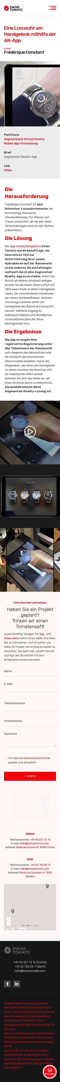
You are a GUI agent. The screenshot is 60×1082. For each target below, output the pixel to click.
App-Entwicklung (15, 1016)
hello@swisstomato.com (34, 843)
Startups (36, 1033)
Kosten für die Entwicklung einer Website (29, 1059)
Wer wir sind (22, 1050)
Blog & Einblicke (43, 1063)
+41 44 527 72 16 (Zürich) (30, 962)
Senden (31, 776)
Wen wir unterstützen (17, 1033)
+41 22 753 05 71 (40, 864)
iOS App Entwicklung (38, 1016)
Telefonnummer (14, 703)
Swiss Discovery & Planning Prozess (25, 1054)
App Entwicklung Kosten (19, 1063)
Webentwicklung (25, 1003)
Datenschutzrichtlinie (37, 758)
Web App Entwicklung (33, 1024)
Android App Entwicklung (19, 1020)
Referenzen (11, 1041)
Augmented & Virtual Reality (24, 139)
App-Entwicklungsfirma (25, 246)
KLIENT (7, 48)
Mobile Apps (26, 1041)
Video (8, 170)
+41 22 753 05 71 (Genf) (30, 966)
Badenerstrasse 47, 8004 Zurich (35, 847)
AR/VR (8, 1046)
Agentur (9, 1050)
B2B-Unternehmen (41, 1037)
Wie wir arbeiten (39, 1050)
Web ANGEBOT (12, 1067)
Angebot (9, 1003)
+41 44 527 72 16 (40, 839)
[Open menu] (52, 8)
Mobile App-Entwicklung (21, 143)
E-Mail (8, 684)
